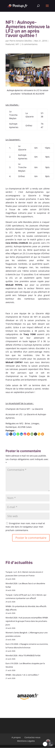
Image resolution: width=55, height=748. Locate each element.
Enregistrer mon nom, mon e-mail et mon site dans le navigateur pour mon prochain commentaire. (25, 527)
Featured (10, 44)
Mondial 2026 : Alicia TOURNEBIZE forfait (23, 655)
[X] (10, 434)
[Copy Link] (39, 434)
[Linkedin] (21, 434)
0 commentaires (30, 44)
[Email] (32, 434)
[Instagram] (24, 434)
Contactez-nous (32, 737)
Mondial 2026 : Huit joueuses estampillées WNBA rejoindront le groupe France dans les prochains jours (27, 621)
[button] (48, 744)
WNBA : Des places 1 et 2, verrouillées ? (22, 674)
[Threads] (35, 434)
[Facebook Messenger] (14, 434)
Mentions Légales (26, 740)
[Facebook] (7, 434)
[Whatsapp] (17, 434)
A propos (16, 737)
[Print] (28, 434)
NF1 (17, 44)
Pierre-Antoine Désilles (21, 40)
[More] (42, 434)
